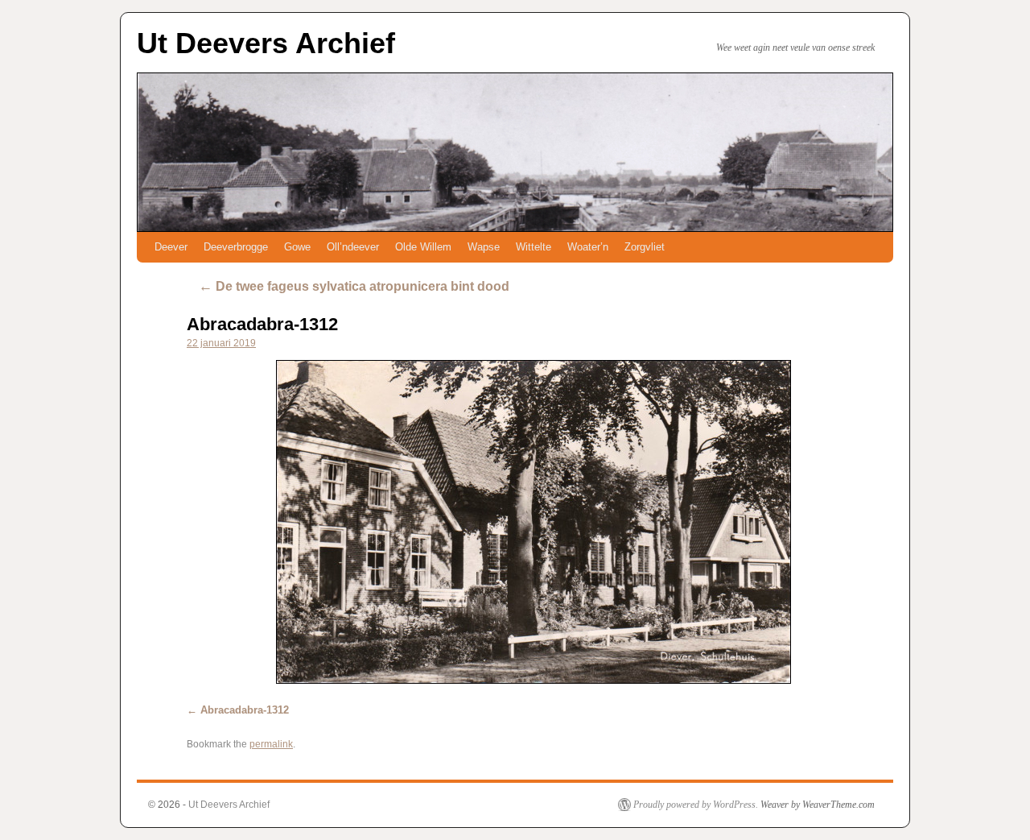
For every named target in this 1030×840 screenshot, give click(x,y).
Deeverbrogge (236, 247)
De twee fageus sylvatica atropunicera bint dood (354, 286)
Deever (170, 247)
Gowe (297, 247)
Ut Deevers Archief (266, 43)
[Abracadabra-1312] (533, 522)
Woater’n (587, 247)
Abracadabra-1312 (262, 324)
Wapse (484, 247)
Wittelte (533, 247)
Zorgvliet (644, 247)
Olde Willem (423, 247)
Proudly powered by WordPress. (695, 804)
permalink (271, 744)
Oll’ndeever (353, 247)
